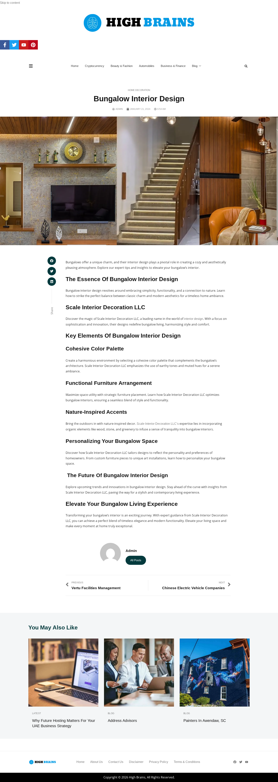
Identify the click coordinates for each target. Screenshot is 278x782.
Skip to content (10, 2)
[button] (246, 66)
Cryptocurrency (94, 65)
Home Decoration (139, 90)
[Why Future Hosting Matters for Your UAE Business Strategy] (63, 673)
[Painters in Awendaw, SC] (215, 673)
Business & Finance (173, 65)
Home (74, 65)
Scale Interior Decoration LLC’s (158, 423)
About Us (96, 761)
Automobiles (146, 65)
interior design (193, 318)
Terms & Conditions (187, 761)
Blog (194, 65)
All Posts (135, 560)
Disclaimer (136, 761)
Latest (36, 713)
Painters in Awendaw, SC (204, 720)
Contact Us (115, 761)
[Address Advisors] (139, 673)
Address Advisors (122, 720)
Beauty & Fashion (122, 65)
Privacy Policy (158, 761)
